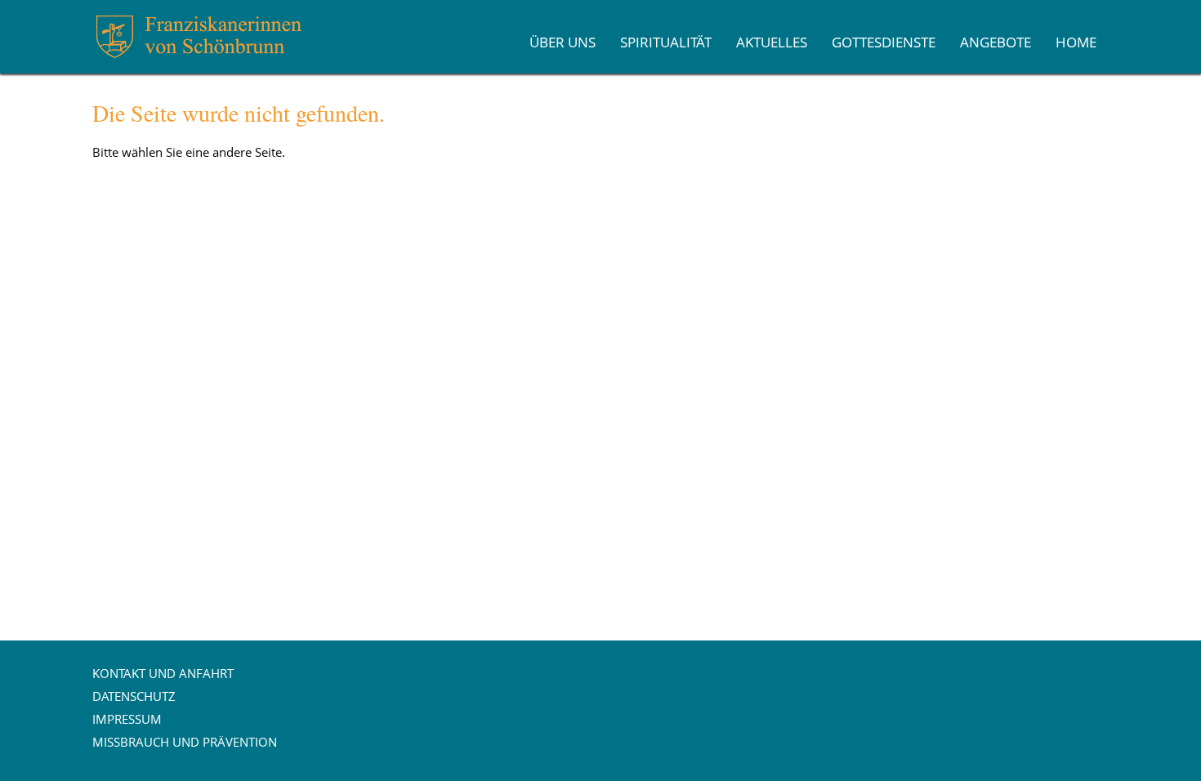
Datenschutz (134, 696)
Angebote (995, 42)
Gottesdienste (883, 42)
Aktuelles (771, 42)
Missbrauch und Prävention (184, 742)
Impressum (127, 719)
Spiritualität (666, 42)
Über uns (562, 42)
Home (1076, 42)
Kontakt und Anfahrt (163, 673)
